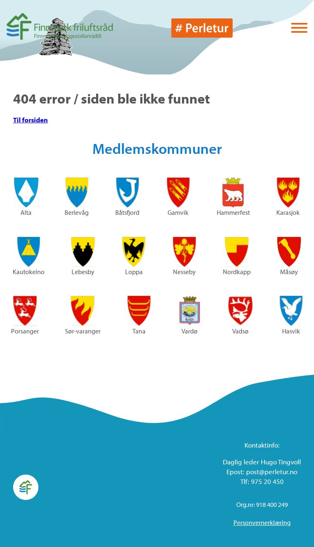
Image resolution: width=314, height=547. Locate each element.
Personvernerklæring (262, 522)
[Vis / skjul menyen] (299, 28)
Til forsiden (30, 119)
